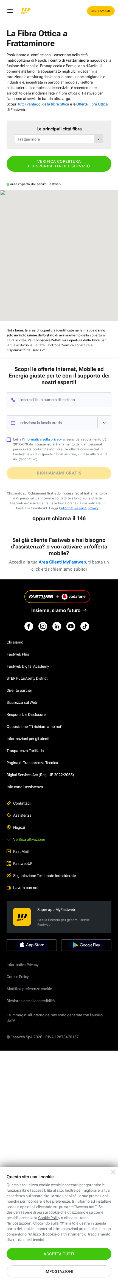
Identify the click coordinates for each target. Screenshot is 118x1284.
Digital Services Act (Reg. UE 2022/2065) (40, 775)
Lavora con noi (25, 887)
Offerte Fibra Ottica (92, 104)
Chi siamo (15, 642)
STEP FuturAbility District (27, 678)
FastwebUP (22, 863)
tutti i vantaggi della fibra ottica (43, 104)
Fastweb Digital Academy (28, 666)
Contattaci (21, 803)
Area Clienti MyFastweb (62, 562)
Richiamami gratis (59, 473)
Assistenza (22, 815)
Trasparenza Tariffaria (25, 750)
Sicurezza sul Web (22, 702)
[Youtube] (70, 626)
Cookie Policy (18, 976)
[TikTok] (84, 626)
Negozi (19, 827)
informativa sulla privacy (43, 439)
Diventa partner (19, 690)
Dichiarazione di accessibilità (31, 1001)
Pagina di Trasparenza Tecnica (32, 762)
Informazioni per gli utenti (28, 738)
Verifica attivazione (29, 839)
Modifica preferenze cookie (29, 988)
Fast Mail (21, 851)
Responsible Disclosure (26, 714)
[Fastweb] (25, 11)
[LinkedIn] (56, 626)
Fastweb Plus (18, 654)
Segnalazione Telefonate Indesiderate (44, 875)
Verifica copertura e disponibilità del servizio (59, 163)
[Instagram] (42, 626)
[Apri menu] (10, 11)
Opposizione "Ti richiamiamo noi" (34, 726)
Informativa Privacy (22, 964)
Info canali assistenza (25, 787)
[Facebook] (28, 626)
